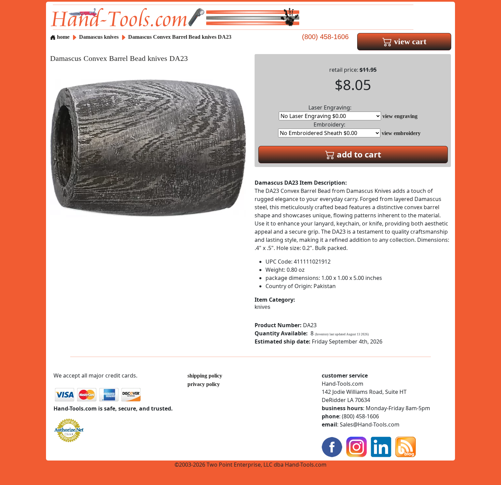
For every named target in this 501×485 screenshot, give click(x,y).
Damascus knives (99, 37)
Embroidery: (329, 124)
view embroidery (401, 133)
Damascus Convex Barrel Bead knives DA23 (179, 37)
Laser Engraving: (329, 107)
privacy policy (203, 384)
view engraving (400, 116)
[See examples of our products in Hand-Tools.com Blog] (405, 446)
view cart (409, 41)
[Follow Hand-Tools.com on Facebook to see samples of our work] (332, 446)
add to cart (358, 154)
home (63, 37)
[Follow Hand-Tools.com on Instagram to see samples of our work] (356, 446)
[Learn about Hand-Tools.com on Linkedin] (381, 446)
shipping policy (204, 376)
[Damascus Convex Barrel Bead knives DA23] (148, 148)
